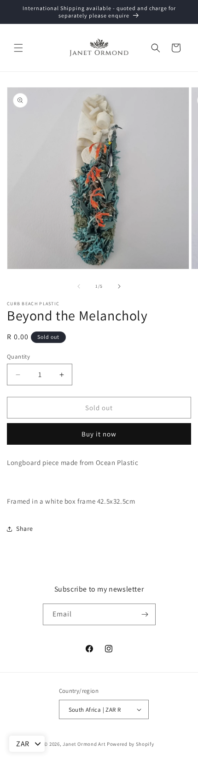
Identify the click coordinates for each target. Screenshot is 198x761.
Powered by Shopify (130, 744)
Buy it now (99, 434)
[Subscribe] (145, 614)
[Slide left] (79, 286)
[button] (18, 48)
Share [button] (24, 528)
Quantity (18, 356)
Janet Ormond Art (84, 744)
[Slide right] (119, 286)
